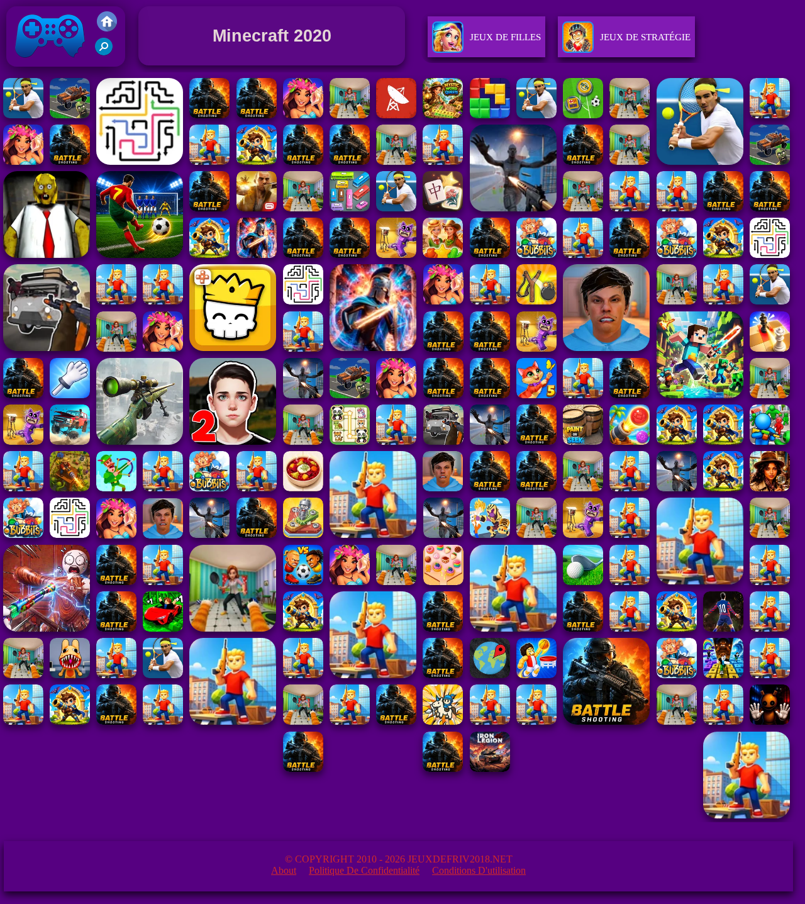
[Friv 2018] (107, 28)
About (283, 870)
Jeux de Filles (505, 37)
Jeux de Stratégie (645, 37)
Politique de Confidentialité (364, 870)
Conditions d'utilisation (479, 870)
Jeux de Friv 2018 (48, 69)
